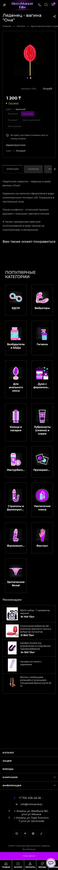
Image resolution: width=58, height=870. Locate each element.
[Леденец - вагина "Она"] (29, 55)
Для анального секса (16, 387)
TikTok (41, 833)
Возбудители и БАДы (16, 346)
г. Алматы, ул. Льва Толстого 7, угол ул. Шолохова (31, 819)
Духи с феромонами (42, 385)
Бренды (8, 769)
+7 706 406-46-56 (30, 798)
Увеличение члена (42, 508)
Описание (13, 169)
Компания (10, 777)
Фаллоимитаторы (16, 545)
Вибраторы (42, 308)
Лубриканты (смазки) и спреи (42, 430)
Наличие (33, 169)
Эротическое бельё (16, 583)
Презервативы (42, 469)
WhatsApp (33, 833)
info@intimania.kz (31, 804)
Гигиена (42, 344)
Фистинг (42, 545)
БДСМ (16, 308)
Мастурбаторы (16, 469)
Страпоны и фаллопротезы (16, 508)
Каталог (8, 752)
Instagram (16, 833)
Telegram (24, 833)
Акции (7, 761)
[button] (27, 78)
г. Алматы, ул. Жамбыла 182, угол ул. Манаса (31, 812)
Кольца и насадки (16, 428)
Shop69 (47, 88)
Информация (12, 785)
